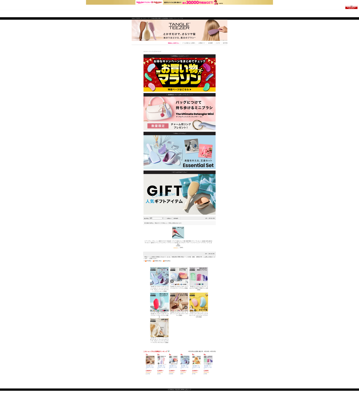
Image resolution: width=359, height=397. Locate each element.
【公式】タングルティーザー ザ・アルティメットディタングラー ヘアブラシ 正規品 (179, 313)
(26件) (181, 247)
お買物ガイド (201, 43)
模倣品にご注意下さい (173, 43)
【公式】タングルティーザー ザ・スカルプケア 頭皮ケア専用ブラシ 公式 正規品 (198, 288)
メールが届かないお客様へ (189, 43)
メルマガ (217, 43)
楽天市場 (225, 43)
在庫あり (169, 218)
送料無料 (176, 218)
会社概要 (210, 43)
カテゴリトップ (147, 51)
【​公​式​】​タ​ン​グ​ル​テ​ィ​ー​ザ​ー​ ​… (150, 367)
